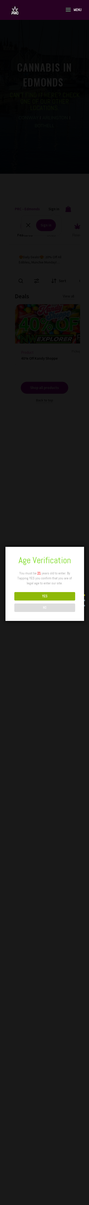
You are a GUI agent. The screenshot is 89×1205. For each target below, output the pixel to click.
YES (44, 596)
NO (44, 607)
